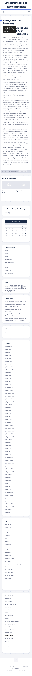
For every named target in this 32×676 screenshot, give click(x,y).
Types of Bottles (21, 191)
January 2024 (9, 425)
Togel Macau (8, 270)
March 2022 (9, 489)
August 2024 (9, 404)
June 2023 (8, 445)
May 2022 (8, 483)
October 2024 (9, 399)
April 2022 (8, 486)
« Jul (6, 239)
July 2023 (8, 442)
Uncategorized (22, 171)
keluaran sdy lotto (9, 629)
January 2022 (9, 495)
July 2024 (8, 407)
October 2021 (9, 504)
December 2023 (10, 428)
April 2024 (8, 416)
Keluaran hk (8, 524)
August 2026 (9, 346)
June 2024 (8, 410)
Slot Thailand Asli (9, 262)
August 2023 (9, 439)
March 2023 (9, 454)
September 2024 (10, 402)
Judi (7, 332)
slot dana (7, 268)
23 (25, 233)
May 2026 (8, 355)
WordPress (15, 670)
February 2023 (9, 457)
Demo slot (7, 535)
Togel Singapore (9, 259)
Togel (6, 256)
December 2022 (10, 463)
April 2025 (8, 381)
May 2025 (8, 378)
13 (16, 231)
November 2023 (10, 431)
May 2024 (8, 413)
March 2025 (9, 384)
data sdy (7, 541)
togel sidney (8, 646)
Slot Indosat (8, 552)
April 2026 (8, 358)
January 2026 (9, 367)
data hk (6, 253)
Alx (24, 670)
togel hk (7, 641)
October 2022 (9, 469)
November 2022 (10, 466)
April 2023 (8, 451)
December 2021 (10, 498)
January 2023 (9, 460)
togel (24, 286)
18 (9, 233)
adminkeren (15, 171)
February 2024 (9, 422)
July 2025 (8, 372)
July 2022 (8, 477)
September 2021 (10, 506)
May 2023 (8, 448)
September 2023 (10, 437)
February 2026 (9, 364)
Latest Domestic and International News (16, 4)
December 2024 (10, 393)
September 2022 (10, 472)
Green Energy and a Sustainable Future (16, 301)
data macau (8, 598)
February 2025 (9, 387)
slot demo (7, 251)
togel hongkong (8, 288)
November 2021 (10, 501)
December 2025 (10, 369)
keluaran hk (7, 286)
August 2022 (9, 474)
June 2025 (8, 375)
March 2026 (9, 361)
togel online (14, 288)
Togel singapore (9, 527)
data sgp (7, 530)
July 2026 (8, 349)
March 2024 (9, 419)
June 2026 (8, 352)
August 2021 (9, 509)
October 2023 (9, 434)
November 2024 (10, 396)
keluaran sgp (16, 285)
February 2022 (9, 492)
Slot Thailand (8, 265)
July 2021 (8, 512)
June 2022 (8, 480)
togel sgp (19, 288)
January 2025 (9, 390)
